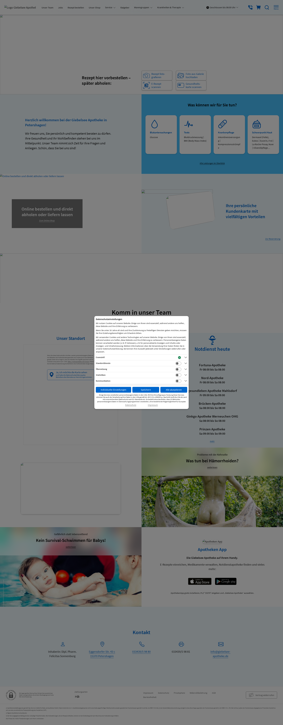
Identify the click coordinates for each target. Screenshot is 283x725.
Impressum (153, 405)
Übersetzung (101, 369)
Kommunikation (103, 381)
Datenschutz (130, 405)
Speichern (146, 389)
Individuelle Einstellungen (113, 389)
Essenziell (100, 357)
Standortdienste (103, 363)
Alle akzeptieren (174, 389)
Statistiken (101, 375)
